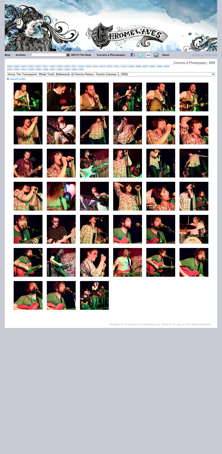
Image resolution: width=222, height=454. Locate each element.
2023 (31, 66)
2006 (152, 66)
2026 (9, 66)
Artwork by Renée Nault (204, 55)
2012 (109, 66)
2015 (88, 66)
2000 (31, 69)
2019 (59, 66)
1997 (52, 69)
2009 (131, 66)
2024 (23, 66)
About (165, 55)
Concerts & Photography (111, 55)
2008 (138, 66)
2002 (16, 69)
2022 (38, 66)
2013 (102, 66)
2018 (66, 66)
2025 (16, 66)
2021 (45, 66)
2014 (95, 66)
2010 (123, 66)
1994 (74, 69)
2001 (23, 69)
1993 (81, 69)
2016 (81, 66)
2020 (52, 66)
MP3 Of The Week (81, 55)
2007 (145, 66)
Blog (7, 55)
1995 (66, 69)
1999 (38, 69)
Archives (21, 55)
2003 (9, 69)
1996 (59, 69)
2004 (166, 66)
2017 (74, 66)
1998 (45, 69)
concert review (17, 79)
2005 (159, 66)
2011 (116, 66)
